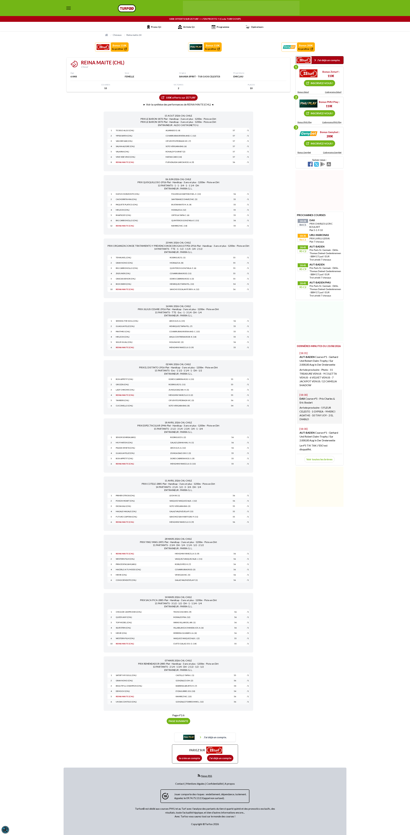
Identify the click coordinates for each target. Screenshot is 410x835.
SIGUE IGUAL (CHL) (124, 342)
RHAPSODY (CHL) (123, 215)
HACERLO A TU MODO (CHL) (128, 569)
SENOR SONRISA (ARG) (126, 437)
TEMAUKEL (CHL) (123, 257)
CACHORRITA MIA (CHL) (126, 199)
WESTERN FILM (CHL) (125, 559)
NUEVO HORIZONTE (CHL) (127, 194)
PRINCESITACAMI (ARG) (126, 564)
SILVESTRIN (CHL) (123, 628)
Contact (180, 783)
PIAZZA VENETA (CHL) (125, 448)
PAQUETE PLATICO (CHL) (127, 204)
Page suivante (178, 721)
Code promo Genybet (332, 152)
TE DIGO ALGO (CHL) (125, 130)
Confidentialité (214, 783)
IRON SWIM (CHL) (123, 284)
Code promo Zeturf (333, 92)
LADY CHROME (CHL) (125, 390)
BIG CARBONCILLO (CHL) (127, 220)
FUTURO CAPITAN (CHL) (126, 516)
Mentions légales (195, 783)
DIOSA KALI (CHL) (123, 506)
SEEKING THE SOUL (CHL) (127, 321)
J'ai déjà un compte (220, 758)
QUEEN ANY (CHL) (124, 617)
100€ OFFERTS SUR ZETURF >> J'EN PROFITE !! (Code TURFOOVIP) (205, 18)
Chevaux (117, 35)
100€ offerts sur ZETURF (181, 97)
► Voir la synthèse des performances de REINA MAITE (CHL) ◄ (178, 104)
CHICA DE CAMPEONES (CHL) (129, 612)
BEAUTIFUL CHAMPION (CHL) (129, 686)
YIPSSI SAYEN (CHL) (124, 135)
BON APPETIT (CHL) (124, 379)
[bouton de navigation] (68, 8)
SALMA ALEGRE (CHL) (125, 146)
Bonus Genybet (304, 152)
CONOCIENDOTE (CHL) (126, 580)
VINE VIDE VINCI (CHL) (125, 157)
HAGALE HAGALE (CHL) (126, 511)
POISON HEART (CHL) (125, 501)
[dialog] (5, 829)
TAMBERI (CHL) (122, 400)
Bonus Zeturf (303, 92)
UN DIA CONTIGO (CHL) (126, 702)
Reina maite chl (133, 35)
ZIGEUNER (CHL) (123, 273)
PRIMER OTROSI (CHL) (125, 495)
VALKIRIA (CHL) (122, 151)
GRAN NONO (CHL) (124, 263)
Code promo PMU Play (331, 122)
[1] (308, 73)
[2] (308, 104)
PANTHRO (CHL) (123, 331)
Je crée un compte (189, 758)
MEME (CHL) (121, 575)
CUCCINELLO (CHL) (124, 405)
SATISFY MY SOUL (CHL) (126, 675)
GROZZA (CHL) (122, 384)
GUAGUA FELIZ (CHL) (125, 326)
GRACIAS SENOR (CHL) (125, 278)
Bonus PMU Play (305, 122)
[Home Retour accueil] (127, 8)
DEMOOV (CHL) (123, 691)
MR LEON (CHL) (122, 210)
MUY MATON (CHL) (124, 442)
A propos (230, 783)
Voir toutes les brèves (319, 459)
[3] (308, 134)
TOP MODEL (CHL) (124, 622)
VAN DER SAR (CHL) (124, 141)
